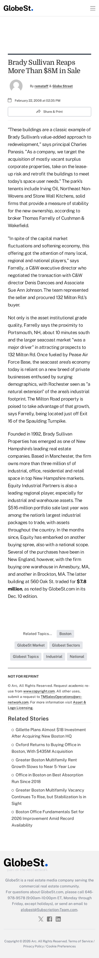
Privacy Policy (33, 946)
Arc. (34, 941)
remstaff (41, 86)
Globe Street (62, 86)
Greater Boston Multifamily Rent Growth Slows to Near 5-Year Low (44, 763)
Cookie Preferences (61, 946)
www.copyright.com (39, 691)
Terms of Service (80, 941)
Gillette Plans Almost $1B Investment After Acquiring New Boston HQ (49, 733)
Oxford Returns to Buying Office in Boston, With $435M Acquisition (46, 748)
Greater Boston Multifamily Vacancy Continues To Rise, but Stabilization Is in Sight (49, 797)
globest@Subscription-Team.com (49, 910)
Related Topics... (37, 634)
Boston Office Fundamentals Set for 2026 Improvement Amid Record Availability (48, 818)
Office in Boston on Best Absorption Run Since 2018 (47, 778)
